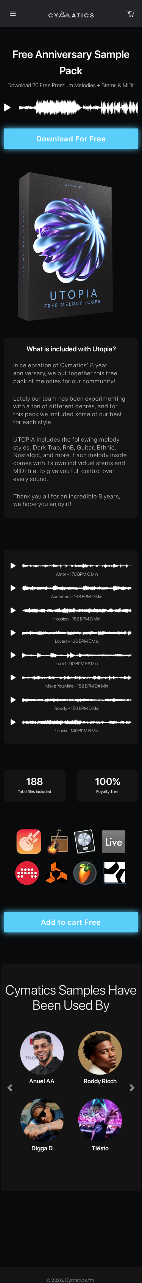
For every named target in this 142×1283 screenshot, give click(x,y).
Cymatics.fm (79, 1280)
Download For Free (71, 138)
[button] (9, 1087)
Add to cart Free (71, 922)
